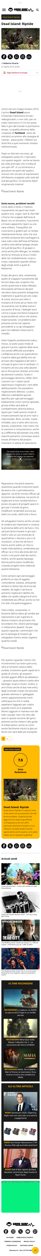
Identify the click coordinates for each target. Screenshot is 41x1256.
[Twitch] (35, 1231)
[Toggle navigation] (4, 10)
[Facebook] (7, 1231)
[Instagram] (14, 1231)
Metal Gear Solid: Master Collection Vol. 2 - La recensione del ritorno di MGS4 (20, 1042)
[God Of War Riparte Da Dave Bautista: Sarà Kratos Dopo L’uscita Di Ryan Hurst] (20, 1158)
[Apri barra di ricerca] (37, 9)
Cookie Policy (11, 1245)
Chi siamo (10, 1237)
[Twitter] (21, 1231)
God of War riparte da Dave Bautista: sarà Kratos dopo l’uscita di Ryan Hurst (20, 1172)
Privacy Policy (29, 1241)
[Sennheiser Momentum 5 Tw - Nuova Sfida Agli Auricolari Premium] (20, 1131)
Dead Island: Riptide (11, 17)
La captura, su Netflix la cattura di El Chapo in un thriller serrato (20, 1012)
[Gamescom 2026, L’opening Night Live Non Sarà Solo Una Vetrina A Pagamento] (20, 1101)
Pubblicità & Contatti (25, 1237)
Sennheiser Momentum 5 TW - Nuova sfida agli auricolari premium (20, 1143)
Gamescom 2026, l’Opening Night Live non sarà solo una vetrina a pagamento (20, 1115)
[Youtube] (29, 1231)
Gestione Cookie (26, 1245)
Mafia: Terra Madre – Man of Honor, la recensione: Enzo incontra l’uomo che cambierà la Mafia (21, 1073)
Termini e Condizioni (12, 1241)
